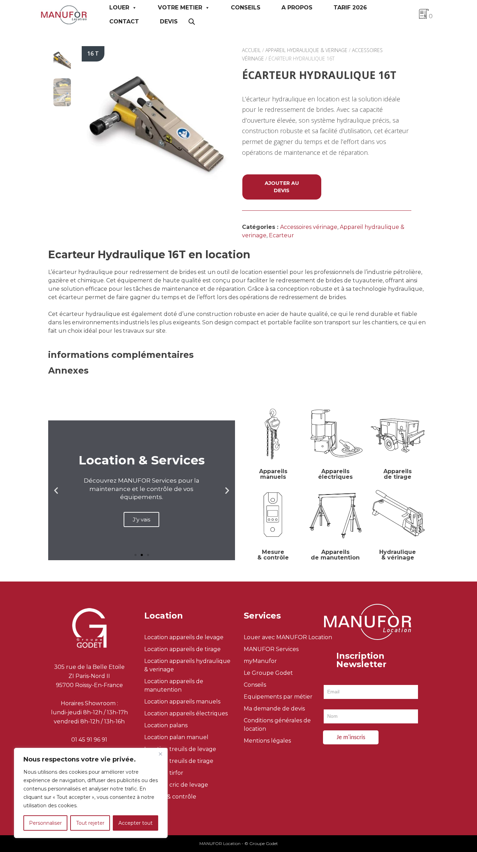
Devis (169, 21)
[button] (56, 490)
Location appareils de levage (183, 637)
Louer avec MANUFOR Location (288, 637)
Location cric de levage (176, 784)
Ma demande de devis (274, 708)
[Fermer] (160, 754)
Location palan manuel (176, 737)
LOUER (119, 7)
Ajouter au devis (282, 187)
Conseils (245, 7)
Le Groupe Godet (268, 673)
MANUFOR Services (271, 649)
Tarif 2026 (350, 7)
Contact (124, 21)
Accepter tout (135, 823)
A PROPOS (297, 7)
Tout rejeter (90, 823)
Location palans (166, 725)
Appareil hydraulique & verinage (306, 50)
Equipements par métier (278, 696)
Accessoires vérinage (308, 227)
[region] (91, 793)
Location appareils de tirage (182, 649)
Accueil (251, 50)
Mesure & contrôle (170, 796)
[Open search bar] (191, 21)
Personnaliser (45, 823)
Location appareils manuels (182, 701)
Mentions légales (267, 740)
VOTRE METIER (180, 7)
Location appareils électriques (186, 713)
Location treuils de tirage (178, 761)
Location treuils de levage (180, 749)
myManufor (260, 661)
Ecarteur (281, 235)
